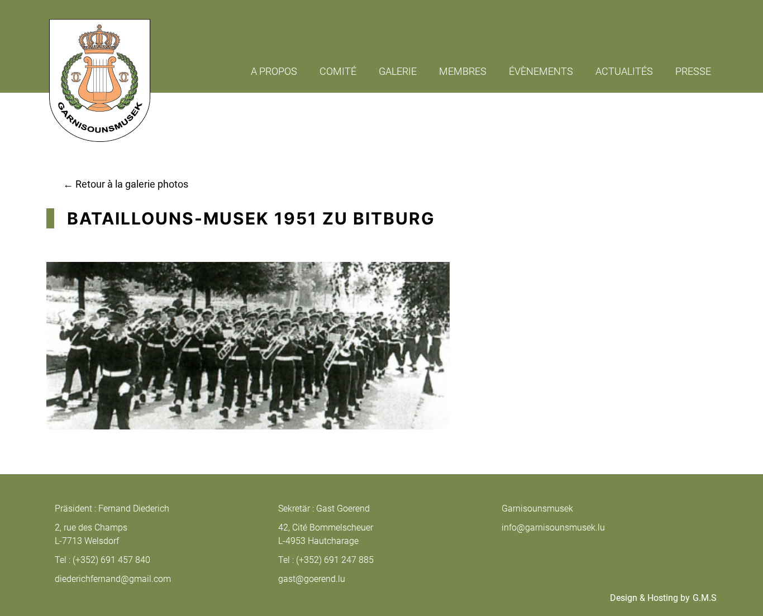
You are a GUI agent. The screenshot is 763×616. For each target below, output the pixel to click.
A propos (274, 71)
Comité (337, 71)
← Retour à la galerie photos (125, 184)
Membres (463, 71)
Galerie (398, 71)
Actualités (624, 71)
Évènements (541, 71)
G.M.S (705, 598)
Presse (693, 71)
